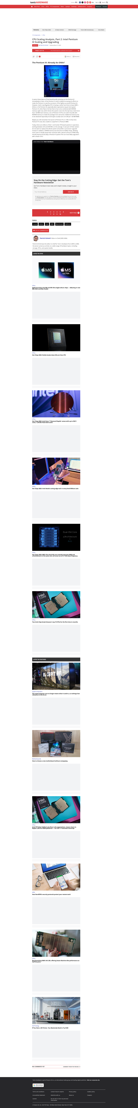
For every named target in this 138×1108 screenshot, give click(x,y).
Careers (35, 1098)
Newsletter (77, 56)
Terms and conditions (38, 1091)
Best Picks (37, 6)
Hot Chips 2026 (46, 30)
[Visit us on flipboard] (90, 2)
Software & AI (81, 6)
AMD (52, 224)
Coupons (89, 6)
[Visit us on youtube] (88, 2)
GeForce (67, 224)
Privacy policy (72, 1091)
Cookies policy (91, 1091)
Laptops (67, 6)
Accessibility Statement (39, 1095)
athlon (41, 224)
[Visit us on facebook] (80, 2)
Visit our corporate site (93, 1080)
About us (71, 1095)
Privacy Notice (40, 197)
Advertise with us (55, 1095)
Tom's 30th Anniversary (87, 30)
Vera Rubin (101, 30)
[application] (56, 157)
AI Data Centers (59, 30)
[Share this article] (33, 56)
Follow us (69, 56)
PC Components (54, 6)
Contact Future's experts (57, 1091)
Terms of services (54, 196)
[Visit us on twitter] (82, 2)
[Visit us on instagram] (85, 2)
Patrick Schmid (44, 45)
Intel (47, 224)
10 (60, 214)
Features (35, 45)
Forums (105, 6)
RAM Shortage (72, 30)
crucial (35, 224)
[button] (105, 2)
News (62, 6)
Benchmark (59, 224)
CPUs (42, 6)
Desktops (74, 6)
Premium (98, 6)
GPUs (47, 6)
